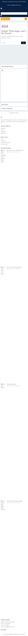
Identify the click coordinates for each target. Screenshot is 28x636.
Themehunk (22, 634)
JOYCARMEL (10, 634)
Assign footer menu (14, 112)
